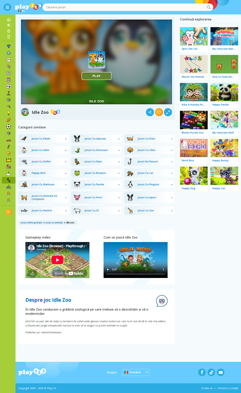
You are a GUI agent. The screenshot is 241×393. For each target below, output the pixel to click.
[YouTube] (220, 372)
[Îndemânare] (9, 146)
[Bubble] (9, 66)
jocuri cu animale (54, 222)
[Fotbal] (9, 126)
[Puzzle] (9, 53)
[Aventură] (9, 153)
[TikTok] (211, 372)
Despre (112, 372)
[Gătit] (9, 173)
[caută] (208, 7)
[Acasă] (9, 19)
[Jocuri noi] (9, 25)
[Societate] (9, 100)
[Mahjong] (9, 59)
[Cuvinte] (9, 73)
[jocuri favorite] (9, 212)
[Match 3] (9, 46)
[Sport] (9, 120)
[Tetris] (9, 166)
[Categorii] (9, 36)
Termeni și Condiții (227, 388)
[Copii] (9, 200)
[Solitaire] (9, 86)
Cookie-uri (207, 388)
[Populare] (9, 30)
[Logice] (9, 113)
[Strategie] (9, 160)
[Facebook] (202, 372)
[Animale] (9, 180)
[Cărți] (9, 79)
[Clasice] (9, 133)
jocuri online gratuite (31, 222)
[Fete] (9, 193)
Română (135, 372)
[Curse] (9, 140)
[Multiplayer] (9, 187)
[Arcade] (9, 93)
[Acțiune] (9, 106)
